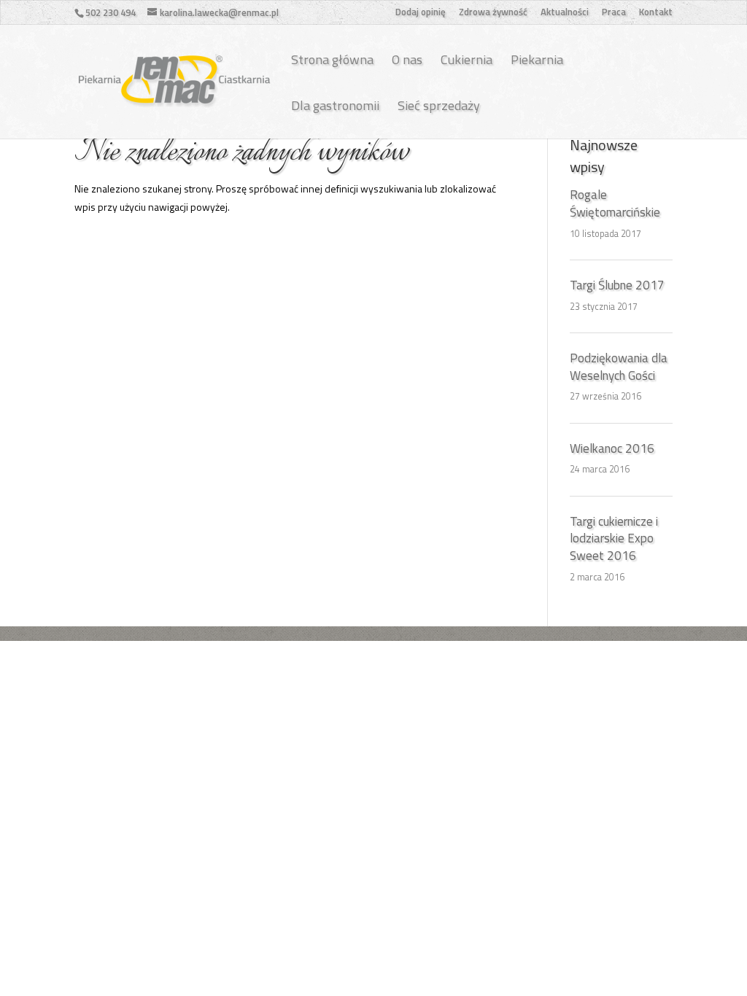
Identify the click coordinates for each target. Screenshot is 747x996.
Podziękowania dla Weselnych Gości (618, 367)
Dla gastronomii (335, 105)
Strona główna (332, 59)
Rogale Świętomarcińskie (615, 203)
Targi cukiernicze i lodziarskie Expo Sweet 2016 (614, 539)
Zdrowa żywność (493, 13)
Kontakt (656, 13)
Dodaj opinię (420, 13)
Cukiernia (466, 59)
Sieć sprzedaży (439, 105)
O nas (407, 59)
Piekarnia (537, 59)
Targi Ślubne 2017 (617, 285)
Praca (614, 13)
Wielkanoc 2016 (612, 448)
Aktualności (565, 13)
